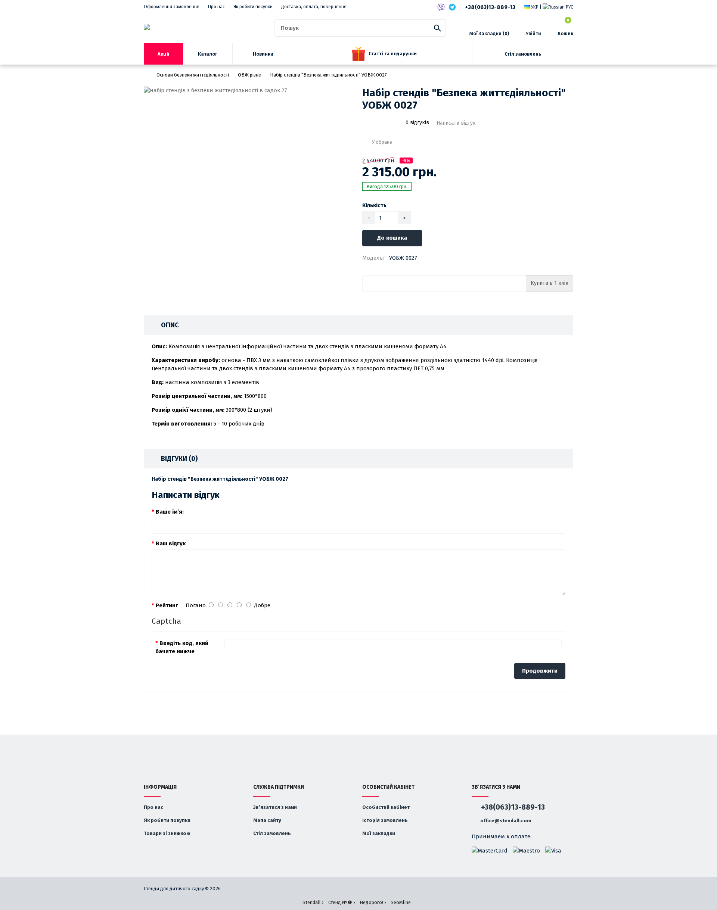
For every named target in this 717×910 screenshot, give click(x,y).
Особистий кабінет (386, 807)
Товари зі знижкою (167, 833)
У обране (382, 142)
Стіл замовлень (272, 833)
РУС (569, 7)
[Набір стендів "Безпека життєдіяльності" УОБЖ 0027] (249, 90)
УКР (534, 7)
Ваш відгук (171, 543)
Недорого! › (373, 902)
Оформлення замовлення (171, 6)
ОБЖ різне (249, 75)
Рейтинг (167, 605)
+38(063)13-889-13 (490, 7)
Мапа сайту (267, 820)
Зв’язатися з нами (275, 807)
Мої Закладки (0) (489, 33)
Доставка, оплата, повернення (314, 6)
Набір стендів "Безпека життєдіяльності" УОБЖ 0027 (328, 75)
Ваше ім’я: (170, 511)
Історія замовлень (385, 820)
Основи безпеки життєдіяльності (192, 75)
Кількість (374, 205)
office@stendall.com (505, 820)
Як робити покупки (253, 6)
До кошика (392, 237)
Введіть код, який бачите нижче (181, 647)
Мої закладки (378, 833)
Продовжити (540, 670)
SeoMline (401, 902)
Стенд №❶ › (341, 902)
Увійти (533, 33)
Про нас (216, 6)
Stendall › (312, 902)
